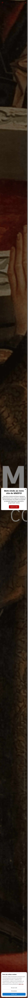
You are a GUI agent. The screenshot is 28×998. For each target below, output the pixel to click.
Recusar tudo (14, 987)
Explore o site (14, 507)
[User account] (25, 3)
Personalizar (14, 991)
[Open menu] (2, 2)
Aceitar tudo (14, 994)
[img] (14, 3)
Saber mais (21, 984)
